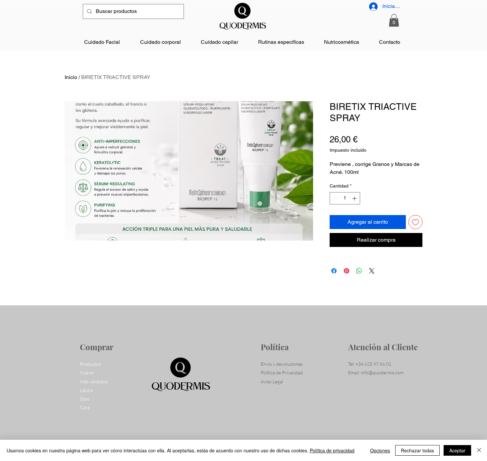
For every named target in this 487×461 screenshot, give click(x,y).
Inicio (71, 77)
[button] (394, 20)
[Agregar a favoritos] (415, 222)
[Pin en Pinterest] (347, 271)
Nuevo (86, 372)
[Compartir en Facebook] (334, 271)
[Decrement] (335, 198)
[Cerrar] (479, 450)
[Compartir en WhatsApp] (359, 271)
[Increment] (355, 198)
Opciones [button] (380, 450)
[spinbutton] (345, 198)
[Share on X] (372, 271)
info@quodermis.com (382, 372)
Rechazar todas (417, 450)
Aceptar (457, 450)
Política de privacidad (332, 450)
